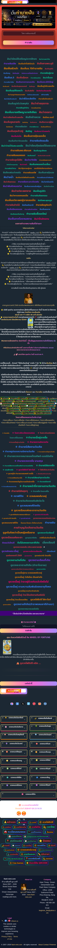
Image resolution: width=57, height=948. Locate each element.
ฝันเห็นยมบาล (45, 209)
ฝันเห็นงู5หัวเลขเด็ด (45, 86)
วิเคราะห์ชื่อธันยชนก (32, 420)
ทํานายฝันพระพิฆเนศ (20, 150)
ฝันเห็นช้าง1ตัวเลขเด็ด (17, 140)
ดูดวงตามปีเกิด (7, 604)
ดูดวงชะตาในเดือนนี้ (46, 532)
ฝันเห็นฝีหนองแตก (14, 209)
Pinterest (52, 945)
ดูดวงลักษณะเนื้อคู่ (10, 551)
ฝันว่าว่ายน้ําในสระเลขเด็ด (12, 145)
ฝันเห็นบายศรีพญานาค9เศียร (21, 112)
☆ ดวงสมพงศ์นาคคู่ (36, 496)
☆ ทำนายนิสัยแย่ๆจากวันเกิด (37, 477)
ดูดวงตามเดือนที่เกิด (39, 560)
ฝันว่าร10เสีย (31, 159)
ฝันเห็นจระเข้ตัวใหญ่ (45, 82)
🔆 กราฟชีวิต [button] (49, 406)
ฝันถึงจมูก (32, 86)
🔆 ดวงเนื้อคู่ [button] (40, 406)
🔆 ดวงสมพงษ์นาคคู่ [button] (26, 408)
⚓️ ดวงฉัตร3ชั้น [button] (13, 854)
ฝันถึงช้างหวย (33, 117)
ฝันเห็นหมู (6, 73)
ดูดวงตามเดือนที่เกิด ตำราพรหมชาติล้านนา (22, 569)
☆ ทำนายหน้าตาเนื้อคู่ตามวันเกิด (46, 452)
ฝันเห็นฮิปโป (29, 90)
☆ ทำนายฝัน (5, 433)
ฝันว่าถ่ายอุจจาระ (40, 103)
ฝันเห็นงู (49, 363)
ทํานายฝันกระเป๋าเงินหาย (45, 177)
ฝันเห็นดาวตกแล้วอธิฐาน (32, 186)
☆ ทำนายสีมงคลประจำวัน (8, 486)
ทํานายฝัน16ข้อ (9, 82)
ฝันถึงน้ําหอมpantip (12, 164)
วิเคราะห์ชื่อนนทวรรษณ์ (24, 422)
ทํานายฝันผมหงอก (16, 155)
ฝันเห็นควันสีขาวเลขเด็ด (44, 155)
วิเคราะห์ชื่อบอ (8, 420)
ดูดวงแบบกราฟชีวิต (10, 522)
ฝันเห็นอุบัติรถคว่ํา (14, 90)
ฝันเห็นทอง (9, 127)
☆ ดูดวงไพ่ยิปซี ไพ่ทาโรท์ (25, 469)
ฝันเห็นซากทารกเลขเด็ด (25, 82)
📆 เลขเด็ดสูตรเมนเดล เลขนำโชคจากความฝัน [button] (27, 403)
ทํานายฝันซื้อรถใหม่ (36, 213)
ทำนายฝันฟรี (31, 890)
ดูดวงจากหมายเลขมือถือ (28, 608)
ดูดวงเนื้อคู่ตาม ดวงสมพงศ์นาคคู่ (28, 572)
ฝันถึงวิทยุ (25, 122)
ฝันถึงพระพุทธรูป (45, 200)
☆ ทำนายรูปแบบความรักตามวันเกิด (18, 451)
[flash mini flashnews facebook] (6, 921)
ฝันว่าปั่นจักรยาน (41, 218)
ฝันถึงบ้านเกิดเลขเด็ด (43, 91)
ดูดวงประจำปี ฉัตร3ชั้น (43, 555)
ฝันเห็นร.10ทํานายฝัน (31, 68)
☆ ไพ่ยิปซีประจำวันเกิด (46, 469)
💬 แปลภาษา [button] (30, 406)
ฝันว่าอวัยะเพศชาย (21, 191)
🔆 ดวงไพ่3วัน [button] (8, 401)
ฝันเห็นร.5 (9, 77)
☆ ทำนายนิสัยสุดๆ (18, 491)
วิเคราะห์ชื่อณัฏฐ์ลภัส (40, 422)
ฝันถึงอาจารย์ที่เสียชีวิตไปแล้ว (30, 73)
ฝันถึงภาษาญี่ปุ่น (46, 122)
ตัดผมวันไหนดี (8, 542)
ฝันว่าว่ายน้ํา (23, 164)
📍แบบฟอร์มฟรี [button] (33, 858)
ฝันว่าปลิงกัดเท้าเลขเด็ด (13, 117)
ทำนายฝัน (38, 392)
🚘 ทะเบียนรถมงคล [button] (28, 401)
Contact (46, 945)
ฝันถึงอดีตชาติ (28, 205)
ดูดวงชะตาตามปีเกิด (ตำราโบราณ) (29, 565)
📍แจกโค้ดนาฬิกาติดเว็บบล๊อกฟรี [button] (40, 411)
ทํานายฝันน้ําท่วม (10, 168)
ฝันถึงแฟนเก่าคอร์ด (12, 172)
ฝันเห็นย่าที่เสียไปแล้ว (26, 63)
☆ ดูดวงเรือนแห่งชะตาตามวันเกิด (28, 510)
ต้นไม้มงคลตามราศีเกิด (28, 542)
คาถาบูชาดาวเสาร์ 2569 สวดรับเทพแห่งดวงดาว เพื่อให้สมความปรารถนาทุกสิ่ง (28, 305)
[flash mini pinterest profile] (9, 921)
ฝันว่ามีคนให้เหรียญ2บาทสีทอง (22, 58)
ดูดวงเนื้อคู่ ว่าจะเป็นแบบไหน (17, 599)
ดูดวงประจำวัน (28, 556)
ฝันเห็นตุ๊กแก (22, 77)
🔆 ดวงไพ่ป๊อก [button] (42, 398)
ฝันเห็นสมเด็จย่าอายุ (17, 214)
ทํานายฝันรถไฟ (29, 172)
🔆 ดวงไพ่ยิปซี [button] (32, 398)
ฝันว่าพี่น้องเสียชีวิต (27, 98)
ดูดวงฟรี (24, 892)
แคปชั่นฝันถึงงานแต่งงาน (43, 168)
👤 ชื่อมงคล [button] (52, 401)
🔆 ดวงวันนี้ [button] (22, 398)
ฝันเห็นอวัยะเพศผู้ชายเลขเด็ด (20, 200)
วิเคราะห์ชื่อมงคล (16, 437)
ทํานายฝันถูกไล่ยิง (13, 159)
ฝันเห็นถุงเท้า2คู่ (15, 131)
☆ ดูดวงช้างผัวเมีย (24, 518)
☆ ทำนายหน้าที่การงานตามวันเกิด (37, 486)
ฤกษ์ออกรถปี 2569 (14, 555)
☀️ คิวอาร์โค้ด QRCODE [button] (42, 413)
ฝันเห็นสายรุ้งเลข (46, 172)
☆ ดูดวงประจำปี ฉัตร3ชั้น (41, 515)
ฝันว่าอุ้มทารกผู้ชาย (25, 168)
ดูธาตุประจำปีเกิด (31, 538)
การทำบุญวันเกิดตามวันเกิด (28, 527)
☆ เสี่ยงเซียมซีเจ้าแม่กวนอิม (43, 474)
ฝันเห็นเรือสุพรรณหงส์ (19, 86)
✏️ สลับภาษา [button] (24, 411)
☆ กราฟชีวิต (16, 496)
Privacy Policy (7, 936)
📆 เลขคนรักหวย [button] (6, 403)
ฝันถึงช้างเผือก (49, 186)
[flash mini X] (2, 921)
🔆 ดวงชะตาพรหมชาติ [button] (42, 408)
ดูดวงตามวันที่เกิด (16, 560)
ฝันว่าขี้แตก (48, 77)
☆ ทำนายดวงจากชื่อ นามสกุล (28, 460)
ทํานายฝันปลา (21, 126)
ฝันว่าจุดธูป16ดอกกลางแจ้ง (16, 95)
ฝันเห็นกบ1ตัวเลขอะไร (42, 131)
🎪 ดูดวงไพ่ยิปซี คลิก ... (28, 663)
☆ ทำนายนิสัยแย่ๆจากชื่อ (14, 478)
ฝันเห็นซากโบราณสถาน (20, 218)
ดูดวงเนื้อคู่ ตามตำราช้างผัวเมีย (28, 591)
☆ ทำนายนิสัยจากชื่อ (45, 465)
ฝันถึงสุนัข (16, 73)
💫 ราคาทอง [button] (17, 413)
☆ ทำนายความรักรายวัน (37, 442)
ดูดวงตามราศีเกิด (41, 569)
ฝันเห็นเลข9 (6, 86)
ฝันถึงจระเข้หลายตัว (33, 95)
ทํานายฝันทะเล (34, 127)
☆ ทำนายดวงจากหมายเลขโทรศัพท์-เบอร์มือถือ (28, 456)
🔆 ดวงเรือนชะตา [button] (13, 411)
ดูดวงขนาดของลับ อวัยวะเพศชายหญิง (27, 547)
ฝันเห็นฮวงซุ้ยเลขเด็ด (35, 136)
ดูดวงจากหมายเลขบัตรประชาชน (44, 518)
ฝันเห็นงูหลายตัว (12, 121)
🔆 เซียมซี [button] (51, 845)
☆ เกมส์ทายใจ (8, 469)
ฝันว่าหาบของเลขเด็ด (19, 195)
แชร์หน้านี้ (28, 683)
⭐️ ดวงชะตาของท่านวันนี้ (9, 317)
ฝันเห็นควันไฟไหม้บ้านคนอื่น (25, 177)
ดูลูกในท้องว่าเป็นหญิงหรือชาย (19, 532)
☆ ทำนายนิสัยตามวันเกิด (28, 446)
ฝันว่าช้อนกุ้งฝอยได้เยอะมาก (41, 145)
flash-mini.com (16, 945)
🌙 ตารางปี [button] (22, 406)
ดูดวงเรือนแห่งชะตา (11, 537)
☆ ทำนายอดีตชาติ (44, 481)
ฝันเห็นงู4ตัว (49, 69)
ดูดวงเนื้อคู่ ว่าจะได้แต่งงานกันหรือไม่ (28, 594)
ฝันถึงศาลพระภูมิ (45, 63)
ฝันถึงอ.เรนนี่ (48, 117)
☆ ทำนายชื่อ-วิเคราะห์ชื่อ (40, 491)
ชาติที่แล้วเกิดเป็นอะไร (48, 537)
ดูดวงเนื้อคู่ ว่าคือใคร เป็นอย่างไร (28, 577)
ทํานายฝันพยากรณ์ (45, 160)
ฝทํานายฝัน (45, 94)
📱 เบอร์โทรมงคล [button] (41, 401)
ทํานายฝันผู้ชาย (47, 73)
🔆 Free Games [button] (28, 413)
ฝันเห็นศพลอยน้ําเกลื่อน (40, 164)
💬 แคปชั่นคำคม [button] (30, 841)
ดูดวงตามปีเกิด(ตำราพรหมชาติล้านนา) (34, 604)
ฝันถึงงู (29, 131)
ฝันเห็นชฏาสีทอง (40, 150)
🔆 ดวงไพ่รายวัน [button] (20, 827)
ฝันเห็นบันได (16, 136)
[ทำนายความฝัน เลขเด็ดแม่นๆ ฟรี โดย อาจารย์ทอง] (28, 303)
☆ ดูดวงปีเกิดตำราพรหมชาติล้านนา (19, 515)
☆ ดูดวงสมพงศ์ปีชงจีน (28, 505)
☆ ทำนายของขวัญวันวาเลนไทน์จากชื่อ (20, 481)
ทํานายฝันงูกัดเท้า (44, 204)
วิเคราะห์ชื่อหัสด (19, 420)
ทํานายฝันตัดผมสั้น (39, 140)
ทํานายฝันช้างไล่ (12, 204)
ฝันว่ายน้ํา (8, 177)
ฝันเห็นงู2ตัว (39, 191)
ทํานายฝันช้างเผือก (31, 209)
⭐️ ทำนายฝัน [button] (13, 398)
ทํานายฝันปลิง (10, 63)
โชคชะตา (29, 392)
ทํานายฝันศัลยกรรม (39, 195)
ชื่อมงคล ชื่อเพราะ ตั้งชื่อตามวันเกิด (31, 523)
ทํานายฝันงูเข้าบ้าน (22, 108)
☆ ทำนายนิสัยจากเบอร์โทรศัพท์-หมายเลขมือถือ (18, 466)
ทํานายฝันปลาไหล (36, 108)
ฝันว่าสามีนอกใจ (47, 182)
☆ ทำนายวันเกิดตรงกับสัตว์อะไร (28, 500)
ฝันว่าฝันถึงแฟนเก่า (10, 99)
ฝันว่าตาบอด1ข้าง (44, 59)
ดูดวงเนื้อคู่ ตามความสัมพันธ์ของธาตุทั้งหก (28, 586)
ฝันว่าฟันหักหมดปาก (12, 186)
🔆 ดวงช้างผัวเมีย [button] (13, 408)
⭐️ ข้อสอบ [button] (14, 406)
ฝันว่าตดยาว (45, 112)
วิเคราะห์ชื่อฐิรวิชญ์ (32, 425)
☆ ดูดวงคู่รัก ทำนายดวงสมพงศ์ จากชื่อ (19, 473)
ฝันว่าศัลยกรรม (10, 181)
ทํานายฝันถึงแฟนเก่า (45, 99)
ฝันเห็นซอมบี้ (31, 155)
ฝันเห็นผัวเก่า (11, 68)
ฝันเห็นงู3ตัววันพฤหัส (18, 103)
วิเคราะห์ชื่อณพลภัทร (47, 420)
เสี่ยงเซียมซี (48, 542)
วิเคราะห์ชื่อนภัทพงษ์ (8, 422)
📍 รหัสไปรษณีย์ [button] (49, 403)
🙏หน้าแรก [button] (4, 398)
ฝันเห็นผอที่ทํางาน (46, 127)
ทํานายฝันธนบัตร (36, 78)
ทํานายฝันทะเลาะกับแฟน (28, 181)
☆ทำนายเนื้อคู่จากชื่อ (36, 437)
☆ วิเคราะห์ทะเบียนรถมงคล (23, 432)
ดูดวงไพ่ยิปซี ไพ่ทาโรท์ (40, 599)
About (40, 945)
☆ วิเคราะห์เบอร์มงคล (46, 433)
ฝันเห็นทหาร (33, 122)
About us (15, 921)
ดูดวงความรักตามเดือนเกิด (32, 551)
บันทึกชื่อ (28, 631)
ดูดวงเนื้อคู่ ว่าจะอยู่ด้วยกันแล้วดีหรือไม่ (28, 581)
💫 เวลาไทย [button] (17, 401)
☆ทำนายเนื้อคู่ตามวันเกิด (16, 442)
